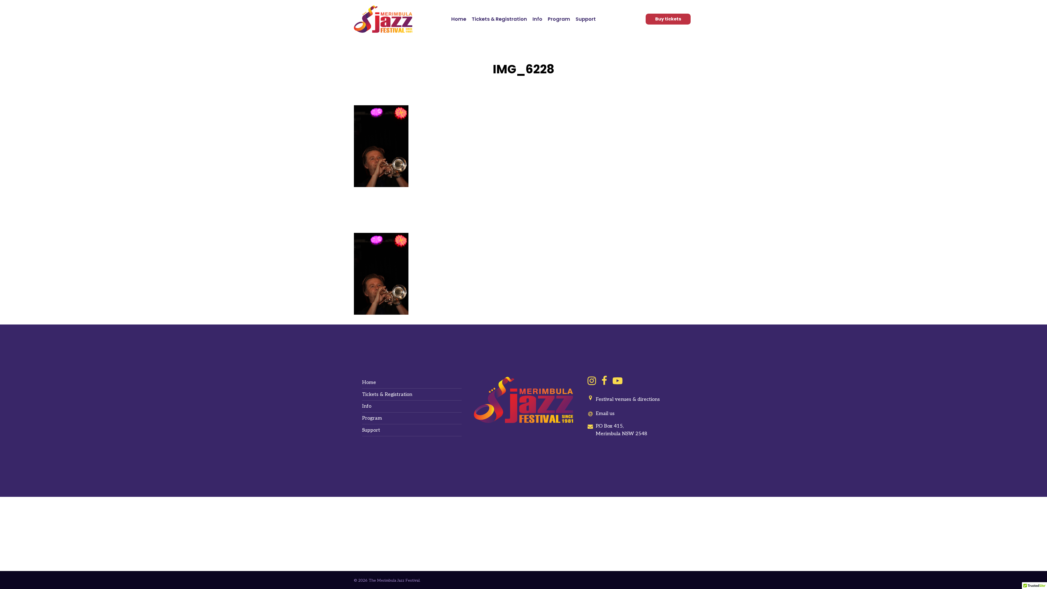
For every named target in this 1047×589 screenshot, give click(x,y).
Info (366, 406)
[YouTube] (617, 381)
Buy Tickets (668, 19)
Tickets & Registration (387, 394)
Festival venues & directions (628, 399)
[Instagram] (592, 381)
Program (372, 418)
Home (369, 382)
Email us (605, 413)
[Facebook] (604, 381)
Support (371, 430)
